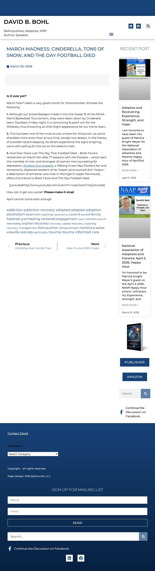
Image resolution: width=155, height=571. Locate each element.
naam (81, 219)
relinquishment (69, 228)
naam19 (101, 219)
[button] (148, 26)
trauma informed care (80, 232)
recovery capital (60, 223)
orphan (28, 223)
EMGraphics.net (34, 476)
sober (100, 228)
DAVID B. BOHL (26, 21)
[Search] (145, 393)
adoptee (78, 210)
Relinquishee (48, 228)
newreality (14, 223)
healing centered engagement (52, 219)
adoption (93, 210)
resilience (87, 228)
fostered (13, 219)
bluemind (33, 214)
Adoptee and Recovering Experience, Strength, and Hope (132, 116)
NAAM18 (90, 219)
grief (24, 219)
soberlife (13, 232)
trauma (55, 232)
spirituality (41, 232)
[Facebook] (138, 26)
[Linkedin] (131, 26)
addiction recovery (39, 210)
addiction (15, 210)
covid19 (85, 214)
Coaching (46, 214)
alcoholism (16, 214)
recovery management (22, 228)
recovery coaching (84, 223)
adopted (63, 210)
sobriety (26, 232)
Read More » (130, 170)
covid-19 (74, 214)
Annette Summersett (38, 165)
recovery (41, 223)
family (96, 214)
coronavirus (61, 214)
